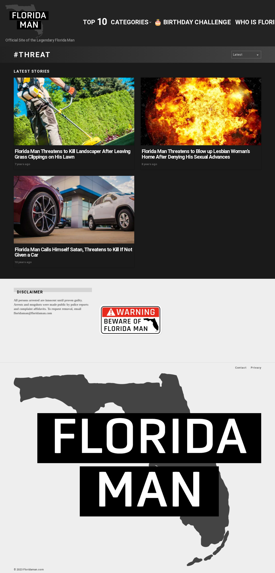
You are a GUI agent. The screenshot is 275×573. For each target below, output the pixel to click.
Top (95, 21)
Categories (129, 22)
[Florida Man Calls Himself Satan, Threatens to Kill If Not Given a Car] (74, 210)
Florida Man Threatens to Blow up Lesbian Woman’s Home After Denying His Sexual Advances (196, 154)
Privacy (256, 367)
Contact (240, 367)
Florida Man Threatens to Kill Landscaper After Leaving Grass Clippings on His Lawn (72, 154)
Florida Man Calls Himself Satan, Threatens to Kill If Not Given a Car (73, 252)
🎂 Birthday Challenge (192, 22)
